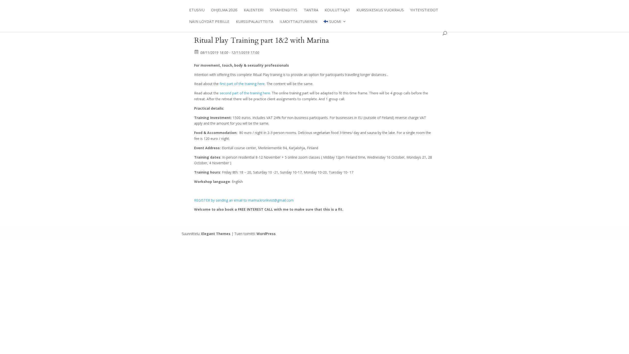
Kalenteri (254, 10)
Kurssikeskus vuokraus (380, 10)
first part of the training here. (242, 83)
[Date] (196, 51)
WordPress (266, 233)
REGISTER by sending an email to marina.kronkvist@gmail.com (244, 200)
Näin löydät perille (209, 22)
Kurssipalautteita (254, 22)
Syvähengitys (283, 10)
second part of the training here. (245, 93)
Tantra (311, 10)
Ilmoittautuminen (298, 22)
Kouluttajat (337, 10)
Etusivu (197, 10)
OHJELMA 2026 (224, 10)
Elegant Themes (215, 233)
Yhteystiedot (424, 10)
